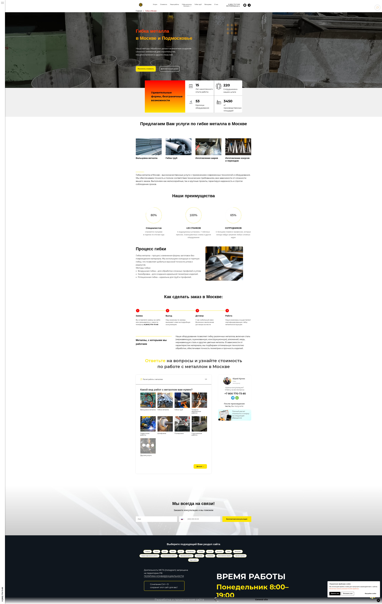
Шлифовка (199, 556)
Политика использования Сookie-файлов (344, 588)
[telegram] (249, 5)
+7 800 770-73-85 (235, 393)
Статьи (210, 551)
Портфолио (190, 551)
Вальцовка (208, 4)
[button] (146, 69)
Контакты (187, 6)
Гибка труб (198, 4)
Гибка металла (187, 4)
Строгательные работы (169, 556)
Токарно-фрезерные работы (149, 556)
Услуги (155, 4)
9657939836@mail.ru (233, 6)
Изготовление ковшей (224, 556)
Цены (164, 551)
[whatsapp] (244, 5)
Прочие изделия (240, 556)
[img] (237, 398)
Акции (172, 551)
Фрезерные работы (186, 556)
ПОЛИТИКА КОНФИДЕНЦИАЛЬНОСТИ (164, 576)
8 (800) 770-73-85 (234, 4)
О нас (216, 4)
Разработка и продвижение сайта (179, 599)
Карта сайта (193, 560)
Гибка (228, 551)
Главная (139, 11)
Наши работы (174, 4)
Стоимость (163, 4)
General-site (261, 599)
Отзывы (201, 551)
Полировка (210, 556)
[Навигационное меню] (2, 3)
